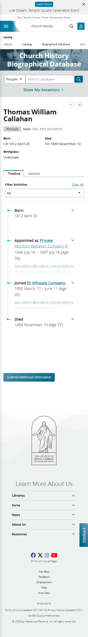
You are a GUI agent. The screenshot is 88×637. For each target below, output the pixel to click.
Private (46, 240)
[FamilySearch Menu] (71, 105)
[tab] (13, 173)
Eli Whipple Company (46, 283)
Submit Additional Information (29, 377)
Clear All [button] (78, 184)
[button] (46, 214)
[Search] (78, 79)
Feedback (83, 535)
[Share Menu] (79, 105)
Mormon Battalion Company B (41, 246)
